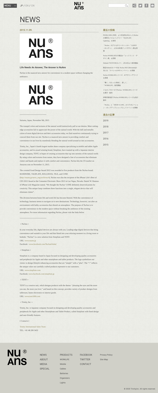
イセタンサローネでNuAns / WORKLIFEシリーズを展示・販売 (120, 91)
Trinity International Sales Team (33, 327)
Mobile (63, 364)
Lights (63, 382)
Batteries (64, 373)
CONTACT (85, 364)
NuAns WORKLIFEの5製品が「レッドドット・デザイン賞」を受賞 (120, 57)
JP (21, 5)
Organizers (65, 378)
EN (27, 5)
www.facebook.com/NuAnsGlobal (42, 244)
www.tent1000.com (32, 296)
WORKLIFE (64, 359)
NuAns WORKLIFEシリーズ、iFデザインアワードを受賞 (120, 76)
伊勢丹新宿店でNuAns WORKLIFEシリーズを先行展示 (120, 99)
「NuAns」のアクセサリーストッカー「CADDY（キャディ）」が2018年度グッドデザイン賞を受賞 (120, 48)
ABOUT (44, 359)
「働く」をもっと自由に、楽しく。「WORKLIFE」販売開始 (115, 84)
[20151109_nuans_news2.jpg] (41, 109)
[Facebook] (146, 5)
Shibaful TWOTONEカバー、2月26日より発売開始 (120, 63)
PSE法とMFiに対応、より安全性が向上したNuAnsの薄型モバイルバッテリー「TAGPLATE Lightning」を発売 (120, 38)
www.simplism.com (33, 270)
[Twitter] (140, 5)
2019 (105, 120)
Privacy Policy (106, 355)
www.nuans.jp (30, 240)
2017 (105, 132)
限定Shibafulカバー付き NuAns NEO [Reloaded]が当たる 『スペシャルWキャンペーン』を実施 (120, 69)
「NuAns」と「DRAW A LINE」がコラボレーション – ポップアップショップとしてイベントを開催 (120, 106)
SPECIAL (44, 368)
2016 (105, 138)
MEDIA (43, 364)
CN (32, 5)
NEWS (43, 354)
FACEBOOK (86, 354)
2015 (105, 144)
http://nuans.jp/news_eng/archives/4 (34, 177)
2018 (105, 126)
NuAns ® (79, 6)
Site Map (104, 359)
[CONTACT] (152, 5)
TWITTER (85, 359)
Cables (63, 368)
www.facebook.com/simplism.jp (41, 274)
